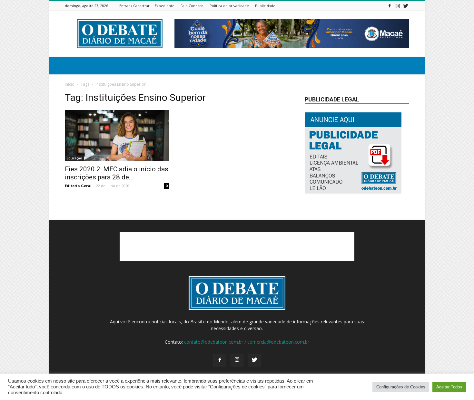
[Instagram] (397, 5)
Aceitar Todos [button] (449, 387)
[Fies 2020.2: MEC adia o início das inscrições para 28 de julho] (117, 135)
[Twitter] (405, 5)
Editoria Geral (78, 185)
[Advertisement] (237, 246)
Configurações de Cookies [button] (400, 387)
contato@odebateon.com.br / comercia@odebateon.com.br (246, 342)
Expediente (164, 5)
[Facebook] (389, 5)
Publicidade (265, 5)
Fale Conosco (192, 5)
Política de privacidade (229, 5)
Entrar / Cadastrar (134, 5)
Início (69, 84)
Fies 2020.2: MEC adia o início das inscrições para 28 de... (116, 173)
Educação (74, 158)
